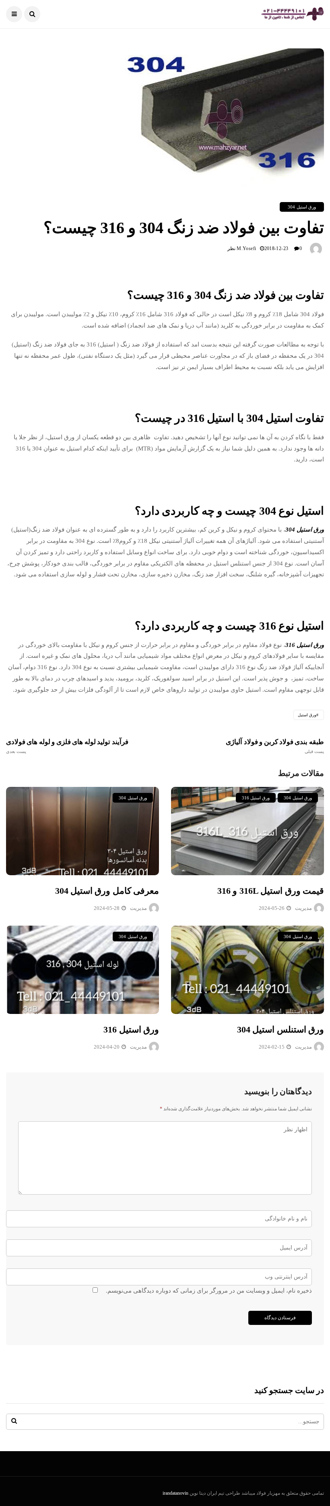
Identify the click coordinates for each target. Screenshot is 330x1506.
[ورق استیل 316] (82, 970)
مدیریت (138, 908)
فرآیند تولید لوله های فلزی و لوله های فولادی (67, 745)
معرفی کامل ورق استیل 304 (107, 891)
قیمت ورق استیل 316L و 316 (270, 891)
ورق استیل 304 (302, 206)
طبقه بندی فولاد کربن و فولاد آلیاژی (275, 745)
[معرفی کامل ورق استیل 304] (82, 831)
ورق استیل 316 (131, 1029)
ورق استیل (307, 715)
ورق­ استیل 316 (256, 797)
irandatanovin (175, 1493)
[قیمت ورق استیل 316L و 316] (247, 831)
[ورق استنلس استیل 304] (247, 970)
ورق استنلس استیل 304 (280, 1029)
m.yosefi (246, 248)
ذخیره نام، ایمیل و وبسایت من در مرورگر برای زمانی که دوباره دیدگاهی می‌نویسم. (209, 1290)
